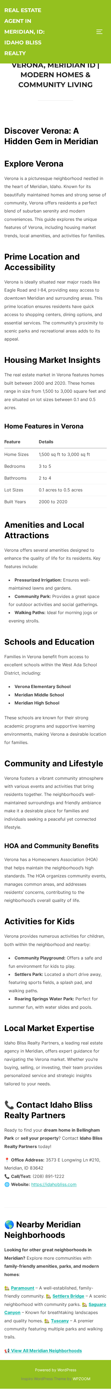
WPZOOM (81, 1378)
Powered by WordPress (55, 1370)
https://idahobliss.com (54, 1184)
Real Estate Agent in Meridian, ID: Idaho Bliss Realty (24, 31)
